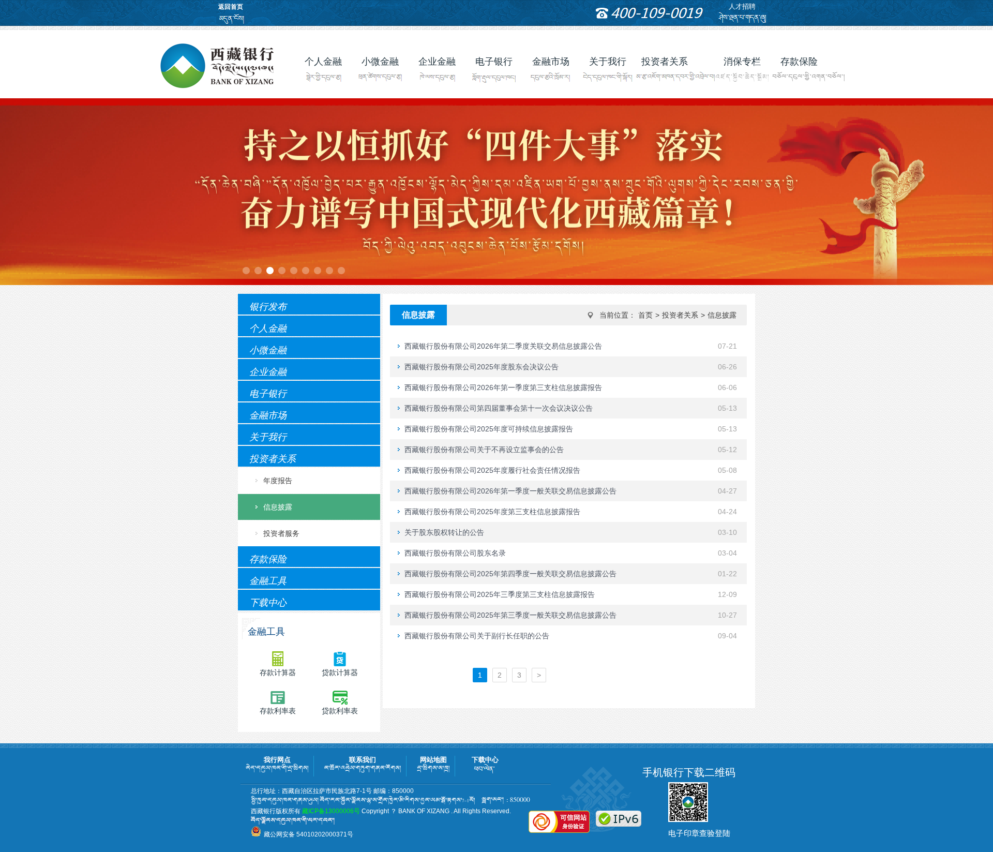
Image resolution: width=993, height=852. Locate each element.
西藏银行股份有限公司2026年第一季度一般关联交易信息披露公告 (510, 491)
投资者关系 (680, 315)
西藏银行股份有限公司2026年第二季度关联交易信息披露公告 (503, 346)
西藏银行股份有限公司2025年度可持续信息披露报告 (488, 429)
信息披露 (277, 507)
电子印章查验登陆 (699, 833)
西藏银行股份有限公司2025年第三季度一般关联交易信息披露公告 (510, 615)
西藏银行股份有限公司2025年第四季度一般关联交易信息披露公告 (510, 574)
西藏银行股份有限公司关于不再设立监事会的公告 (484, 449)
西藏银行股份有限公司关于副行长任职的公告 (476, 636)
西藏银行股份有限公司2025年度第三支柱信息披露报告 (492, 511)
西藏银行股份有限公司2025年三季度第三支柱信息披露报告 (499, 594)
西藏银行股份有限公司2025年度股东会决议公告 (481, 367)
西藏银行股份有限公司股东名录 (455, 553)
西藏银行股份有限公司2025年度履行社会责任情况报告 (492, 470)
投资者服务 (281, 533)
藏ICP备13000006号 (331, 811)
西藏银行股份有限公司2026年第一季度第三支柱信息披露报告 (503, 387)
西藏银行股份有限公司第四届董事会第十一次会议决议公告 (498, 408)
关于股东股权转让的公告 (444, 532)
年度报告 (277, 480)
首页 (645, 315)
